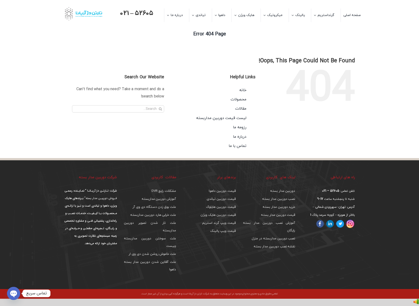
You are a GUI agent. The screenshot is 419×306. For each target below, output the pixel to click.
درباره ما (239, 136)
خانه (242, 90)
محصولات (238, 99)
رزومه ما (239, 127)
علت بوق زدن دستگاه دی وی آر (154, 207)
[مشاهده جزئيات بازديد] (416, 302)
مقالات (240, 108)
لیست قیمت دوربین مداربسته (221, 118)
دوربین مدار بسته (282, 191)
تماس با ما (237, 146)
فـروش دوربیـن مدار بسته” (100, 198)
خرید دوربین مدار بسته (279, 207)
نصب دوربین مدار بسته (278, 199)
